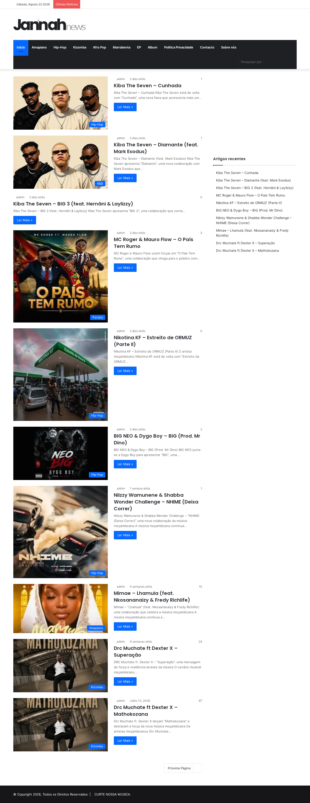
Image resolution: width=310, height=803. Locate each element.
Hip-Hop (60, 47)
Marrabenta (121, 47)
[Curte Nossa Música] (49, 24)
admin (121, 79)
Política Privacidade (178, 47)
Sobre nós (228, 47)
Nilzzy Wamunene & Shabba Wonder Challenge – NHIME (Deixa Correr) (156, 502)
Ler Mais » (125, 107)
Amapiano (39, 47)
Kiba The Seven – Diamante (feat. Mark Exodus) (253, 180)
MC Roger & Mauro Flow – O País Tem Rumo (250, 195)
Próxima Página (179, 768)
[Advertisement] (255, 110)
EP (139, 47)
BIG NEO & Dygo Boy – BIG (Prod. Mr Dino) (249, 210)
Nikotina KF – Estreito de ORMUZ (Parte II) (249, 203)
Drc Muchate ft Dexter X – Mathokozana (146, 710)
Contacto (207, 47)
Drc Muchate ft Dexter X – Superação (245, 243)
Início (21, 47)
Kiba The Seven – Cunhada (147, 85)
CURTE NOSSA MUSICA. (112, 794)
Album (152, 47)
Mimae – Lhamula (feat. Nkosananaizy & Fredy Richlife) (152, 596)
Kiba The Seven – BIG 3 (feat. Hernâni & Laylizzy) (73, 203)
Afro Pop (99, 47)
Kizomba (79, 47)
